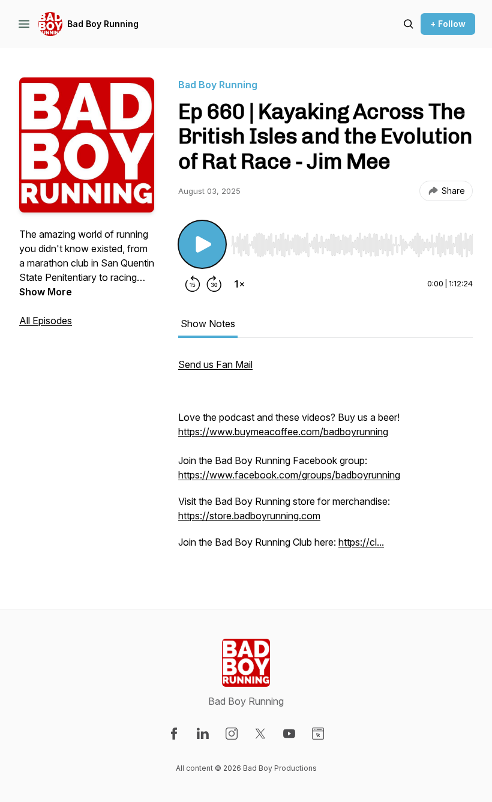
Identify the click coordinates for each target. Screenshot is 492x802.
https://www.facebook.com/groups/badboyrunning (289, 475)
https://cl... (361, 542)
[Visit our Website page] (318, 734)
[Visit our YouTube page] (289, 734)
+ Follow (448, 24)
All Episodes (45, 321)
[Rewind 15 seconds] (192, 284)
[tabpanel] (325, 459)
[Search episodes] (408, 24)
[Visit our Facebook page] (174, 734)
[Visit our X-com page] (260, 734)
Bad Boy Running (103, 24)
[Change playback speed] (239, 284)
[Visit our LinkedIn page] (203, 734)
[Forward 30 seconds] (214, 284)
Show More (45, 292)
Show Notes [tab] (208, 324)
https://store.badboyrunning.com (249, 516)
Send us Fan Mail (215, 364)
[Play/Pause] (202, 244)
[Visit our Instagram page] (232, 734)
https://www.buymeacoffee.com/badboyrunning (283, 432)
